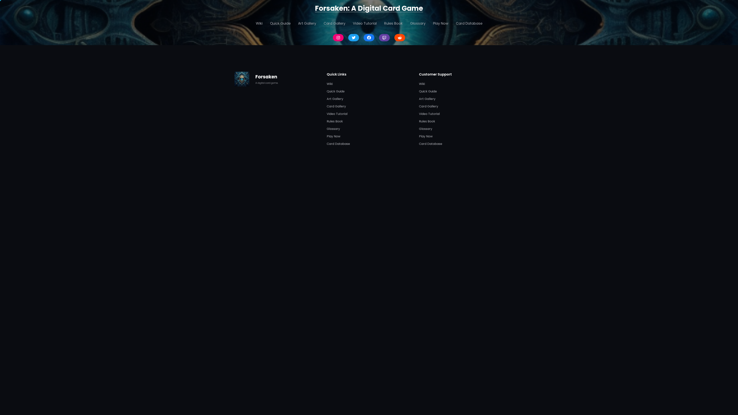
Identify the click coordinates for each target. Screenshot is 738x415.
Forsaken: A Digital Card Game (369, 8)
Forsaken (266, 77)
